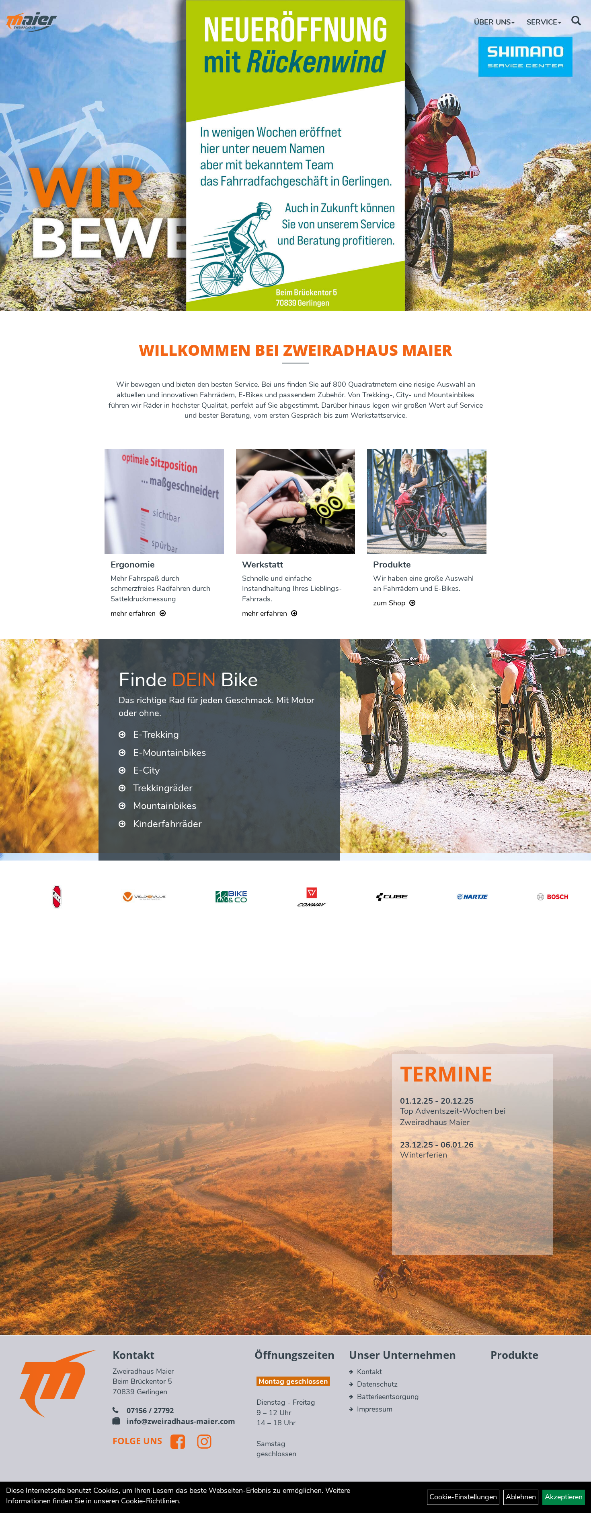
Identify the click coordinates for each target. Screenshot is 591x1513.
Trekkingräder (162, 788)
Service (542, 22)
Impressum (374, 1409)
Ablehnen (521, 1497)
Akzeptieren (564, 1497)
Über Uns (492, 22)
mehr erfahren (133, 613)
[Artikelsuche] (576, 21)
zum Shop (389, 603)
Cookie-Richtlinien (150, 1501)
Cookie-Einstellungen (463, 1497)
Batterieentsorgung (388, 1397)
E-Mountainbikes (169, 752)
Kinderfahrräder (167, 823)
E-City (146, 770)
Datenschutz (377, 1384)
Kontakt (369, 1372)
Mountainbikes (165, 805)
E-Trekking (156, 734)
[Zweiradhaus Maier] (31, 22)
